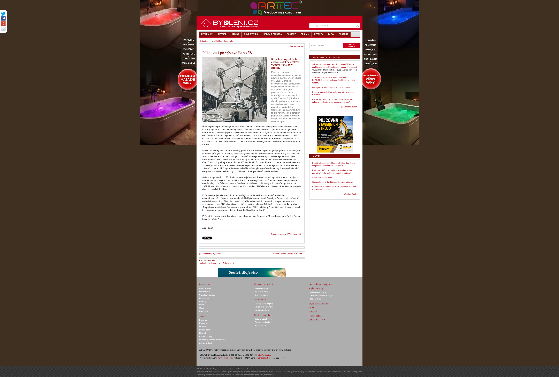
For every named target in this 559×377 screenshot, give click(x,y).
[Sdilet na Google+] (3, 23)
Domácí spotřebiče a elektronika (213, 339)
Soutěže (313, 311)
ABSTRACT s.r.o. (225, 357)
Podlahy (202, 301)
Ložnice (202, 326)
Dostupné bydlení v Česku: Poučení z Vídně (331, 87)
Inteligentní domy (262, 310)
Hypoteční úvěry (261, 291)
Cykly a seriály (316, 288)
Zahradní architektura (264, 322)
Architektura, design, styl (210, 263)
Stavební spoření (262, 294)
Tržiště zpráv (315, 315)
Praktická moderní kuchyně (321, 295)
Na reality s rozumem (264, 306)
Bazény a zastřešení (263, 318)
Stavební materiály (207, 294)
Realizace (203, 311)
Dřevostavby (204, 291)
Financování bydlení (263, 284)
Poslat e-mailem (278, 234)
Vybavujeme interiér (318, 292)
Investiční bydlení (262, 288)
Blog (311, 307)
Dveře (201, 304)
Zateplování (204, 298)
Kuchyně (203, 320)
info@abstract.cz (263, 357)
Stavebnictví (204, 284)
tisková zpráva (297, 45)
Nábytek (202, 333)
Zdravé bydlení (205, 343)
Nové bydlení (260, 299)
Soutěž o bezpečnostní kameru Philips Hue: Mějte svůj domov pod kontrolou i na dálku (333, 164)
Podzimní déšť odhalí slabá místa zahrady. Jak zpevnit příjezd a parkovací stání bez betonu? (332, 171)
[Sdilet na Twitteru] (3, 14)
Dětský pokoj (204, 329)
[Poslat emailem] (3, 28)
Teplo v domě (315, 298)
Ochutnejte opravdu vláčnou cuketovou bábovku (332, 182)
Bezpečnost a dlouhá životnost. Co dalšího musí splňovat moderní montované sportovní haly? (332, 100)
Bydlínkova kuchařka (319, 303)
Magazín (317, 156)
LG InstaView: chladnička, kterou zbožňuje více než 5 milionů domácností (334, 188)
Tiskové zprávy (229, 263)
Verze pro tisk (294, 234)
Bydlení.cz (203, 41)
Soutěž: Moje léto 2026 (322, 177)
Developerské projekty (264, 303)
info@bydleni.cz (264, 354)
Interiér (202, 315)
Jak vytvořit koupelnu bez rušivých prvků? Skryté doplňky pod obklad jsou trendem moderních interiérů (334, 65)
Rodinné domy (205, 288)
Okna (201, 307)
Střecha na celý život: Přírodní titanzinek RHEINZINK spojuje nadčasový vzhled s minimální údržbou (333, 80)
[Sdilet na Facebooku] (3, 18)
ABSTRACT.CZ (317, 319)
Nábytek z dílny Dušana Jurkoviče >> (289, 253)
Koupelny (203, 323)
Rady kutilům (260, 325)
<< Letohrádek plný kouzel (210, 253)
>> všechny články (349, 106)
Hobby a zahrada (262, 314)
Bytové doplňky (205, 336)
